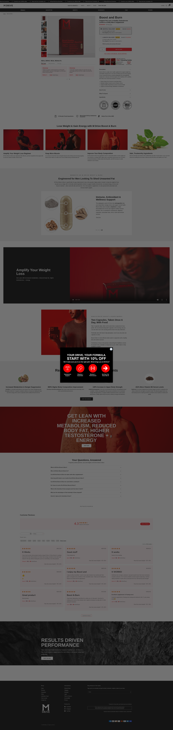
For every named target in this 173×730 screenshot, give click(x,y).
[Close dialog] (111, 349)
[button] (67, 370)
